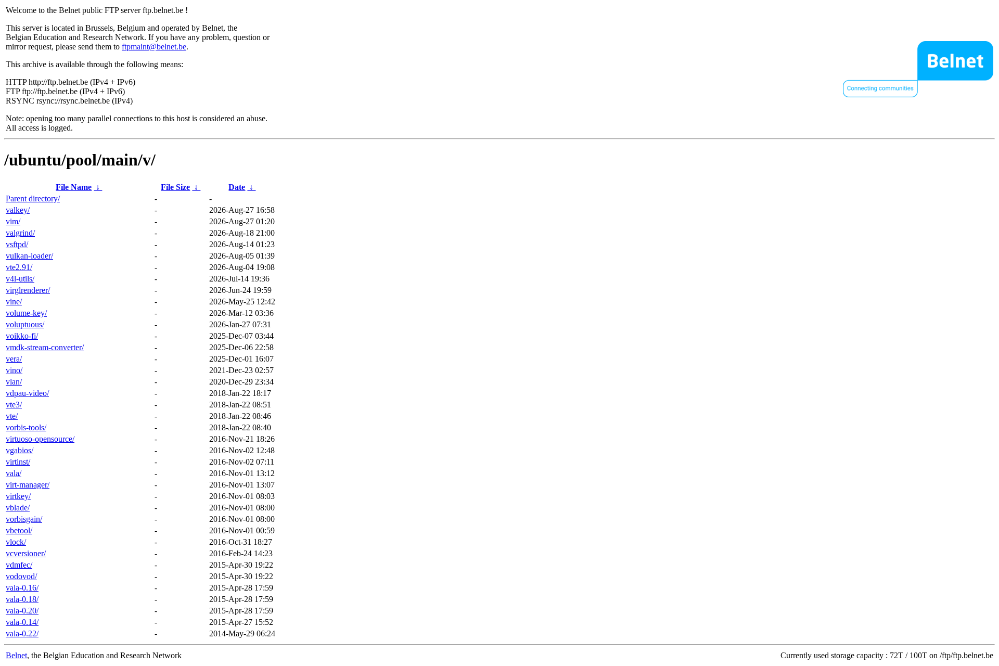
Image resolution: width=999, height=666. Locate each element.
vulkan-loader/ (29, 255)
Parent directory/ (33, 198)
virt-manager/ (27, 484)
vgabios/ (19, 450)
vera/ (14, 358)
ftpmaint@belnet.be (154, 46)
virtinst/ (18, 461)
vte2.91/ (19, 267)
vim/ (13, 221)
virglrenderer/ (28, 290)
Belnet (16, 655)
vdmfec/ (19, 564)
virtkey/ (18, 496)
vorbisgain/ (24, 519)
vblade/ (18, 507)
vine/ (14, 301)
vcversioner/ (26, 553)
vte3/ (14, 404)
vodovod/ (21, 576)
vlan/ (14, 381)
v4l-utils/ (20, 278)
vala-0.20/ (22, 610)
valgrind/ (20, 232)
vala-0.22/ (22, 633)
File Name (74, 187)
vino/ (14, 370)
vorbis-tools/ (26, 427)
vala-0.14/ (22, 622)
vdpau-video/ (27, 393)
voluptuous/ (25, 324)
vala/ (13, 473)
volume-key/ (26, 313)
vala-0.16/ (22, 587)
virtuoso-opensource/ (40, 438)
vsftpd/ (17, 244)
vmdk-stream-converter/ (45, 347)
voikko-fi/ (22, 335)
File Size (175, 187)
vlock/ (16, 541)
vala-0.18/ (22, 599)
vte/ (12, 416)
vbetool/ (19, 530)
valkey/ (18, 210)
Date (236, 187)
